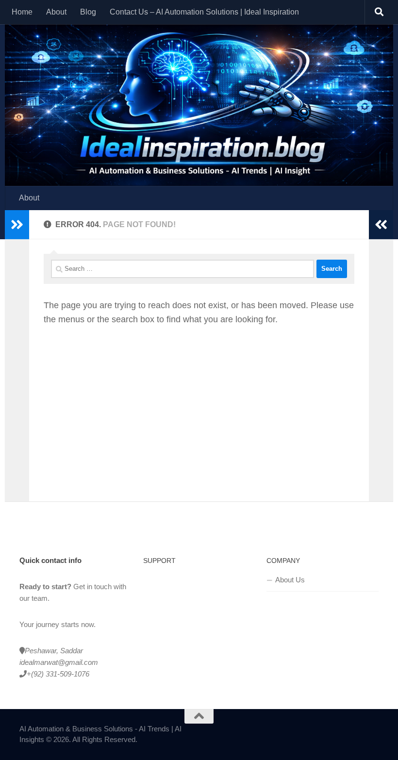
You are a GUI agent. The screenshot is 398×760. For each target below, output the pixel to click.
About (56, 12)
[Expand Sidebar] (17, 224)
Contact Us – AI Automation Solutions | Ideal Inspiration (204, 12)
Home (22, 12)
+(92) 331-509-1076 (58, 674)
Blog (88, 12)
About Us (290, 580)
